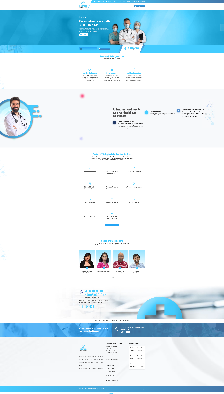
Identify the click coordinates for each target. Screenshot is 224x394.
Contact (126, 6)
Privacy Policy (82, 390)
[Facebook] (138, 389)
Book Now (83, 35)
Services (108, 6)
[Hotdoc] (143, 389)
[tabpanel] (133, 262)
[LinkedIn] (141, 389)
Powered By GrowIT (112, 393)
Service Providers (101, 6)
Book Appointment (140, 6)
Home (94, 6)
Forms (121, 6)
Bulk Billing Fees (115, 6)
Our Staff (85, 49)
